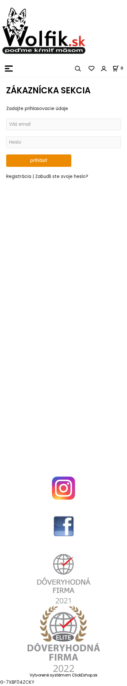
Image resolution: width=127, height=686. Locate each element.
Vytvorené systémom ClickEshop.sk (63, 675)
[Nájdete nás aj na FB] (63, 526)
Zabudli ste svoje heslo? (61, 176)
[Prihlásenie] (104, 68)
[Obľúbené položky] (91, 68)
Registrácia (19, 176)
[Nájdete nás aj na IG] (63, 488)
